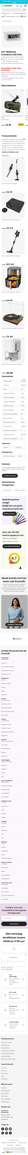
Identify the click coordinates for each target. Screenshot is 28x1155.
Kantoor (4, 739)
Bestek (3, 871)
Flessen (3, 680)
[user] (21, 6)
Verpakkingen (5, 879)
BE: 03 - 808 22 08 (6, 969)
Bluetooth (4, 765)
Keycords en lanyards (7, 667)
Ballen (3, 854)
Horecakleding (5, 875)
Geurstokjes (4, 797)
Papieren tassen (6, 724)
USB (2, 776)
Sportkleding (5, 782)
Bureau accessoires (7, 741)
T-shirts (3, 802)
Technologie (5, 760)
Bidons (3, 687)
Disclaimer (10, 1145)
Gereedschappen (6, 858)
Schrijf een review (10, 476)
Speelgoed (4, 851)
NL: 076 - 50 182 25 (7, 968)
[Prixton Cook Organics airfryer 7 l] (13, 278)
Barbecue (4, 830)
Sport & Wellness (7, 780)
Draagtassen (5, 721)
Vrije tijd (4, 842)
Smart (3, 773)
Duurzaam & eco (6, 883)
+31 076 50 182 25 (6, 80)
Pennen (3, 699)
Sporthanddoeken (6, 786)
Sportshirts (4, 806)
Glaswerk (4, 694)
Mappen (3, 752)
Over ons (4, 1070)
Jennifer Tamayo (14, 624)
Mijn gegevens (5, 1090)
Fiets (2, 838)
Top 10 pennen (5, 700)
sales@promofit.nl (13, 78)
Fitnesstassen (5, 789)
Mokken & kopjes (6, 683)
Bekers (3, 691)
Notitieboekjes (5, 748)
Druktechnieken (6, 1056)
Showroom (4, 1073)
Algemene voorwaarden (9, 1142)
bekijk (21, 124)
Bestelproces (5, 1045)
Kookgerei (4, 864)
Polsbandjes (5, 659)
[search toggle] (24, 10)
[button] (10, 16)
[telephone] (17, 6)
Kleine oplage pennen (7, 711)
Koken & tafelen (6, 862)
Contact (3, 1068)
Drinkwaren (5, 678)
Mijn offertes (5, 1093)
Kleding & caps (6, 801)
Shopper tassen (6, 728)
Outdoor (4, 821)
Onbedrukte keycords (7, 670)
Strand (3, 826)
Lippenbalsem (5, 793)
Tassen (3, 719)
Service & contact (6, 1042)
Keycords (4, 663)
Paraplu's (4, 823)
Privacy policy (22, 1142)
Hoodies (3, 813)
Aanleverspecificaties (7, 1053)
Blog (2, 1076)
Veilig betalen (5, 1048)
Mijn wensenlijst (5, 1099)
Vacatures (4, 1079)
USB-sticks (4, 745)
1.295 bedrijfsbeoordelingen (10, 61)
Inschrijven (14, 924)
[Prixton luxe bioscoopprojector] (13, 205)
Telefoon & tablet (6, 761)
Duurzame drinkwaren (7, 895)
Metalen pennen (6, 704)
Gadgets (4, 769)
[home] (8, 6)
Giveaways (4, 658)
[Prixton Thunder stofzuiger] (13, 169)
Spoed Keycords (6, 674)
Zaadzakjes (4, 888)
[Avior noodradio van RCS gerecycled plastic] (12, 102)
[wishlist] (22, 90)
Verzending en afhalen (8, 1051)
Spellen (3, 847)
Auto (2, 834)
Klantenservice (7, 1039)
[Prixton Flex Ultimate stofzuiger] (13, 242)
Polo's (3, 810)
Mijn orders (4, 1096)
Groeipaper (4, 884)
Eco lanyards (5, 892)
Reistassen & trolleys (7, 732)
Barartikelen (4, 867)
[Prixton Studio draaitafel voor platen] (13, 314)
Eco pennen (4, 715)
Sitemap (18, 1145)
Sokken (3, 817)
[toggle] (2, 6)
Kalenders (4, 756)
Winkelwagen (5, 1102)
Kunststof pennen (6, 707)
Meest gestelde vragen (8, 1059)
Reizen (3, 843)
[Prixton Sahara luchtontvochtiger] (13, 350)
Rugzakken (4, 735)
